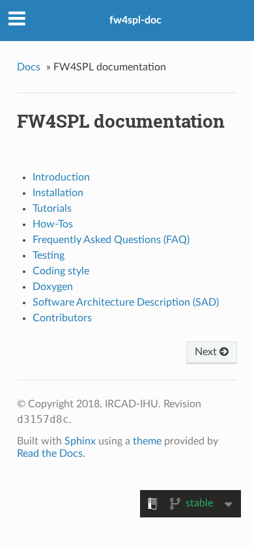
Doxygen (53, 287)
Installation (58, 193)
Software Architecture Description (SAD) (126, 302)
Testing (48, 255)
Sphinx (80, 441)
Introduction (61, 177)
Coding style (61, 271)
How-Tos (53, 224)
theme (147, 441)
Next (207, 352)
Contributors (62, 318)
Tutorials (52, 208)
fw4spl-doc (135, 20)
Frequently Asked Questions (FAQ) (111, 240)
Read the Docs (50, 453)
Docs (28, 67)
